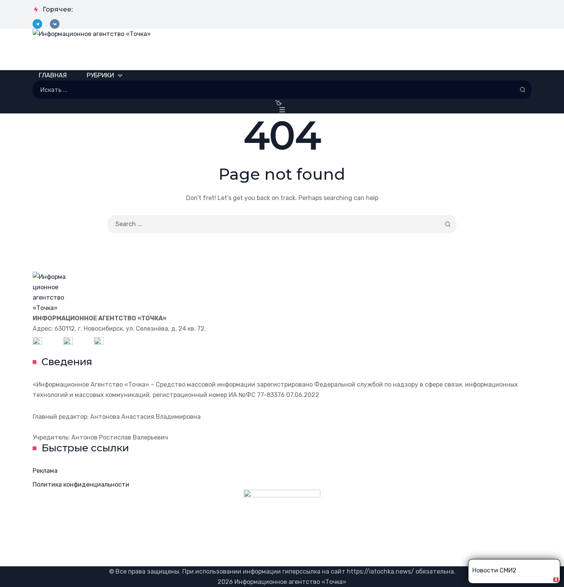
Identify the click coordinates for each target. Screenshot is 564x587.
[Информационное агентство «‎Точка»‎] (282, 49)
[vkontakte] (54, 24)
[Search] (522, 89)
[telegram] (37, 24)
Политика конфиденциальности (81, 484)
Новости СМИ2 (494, 570)
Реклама (45, 470)
